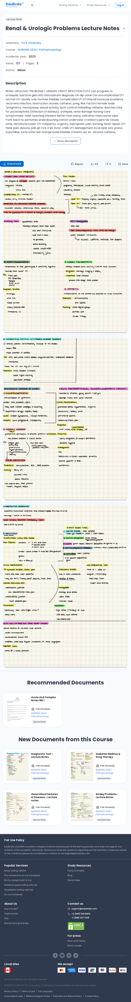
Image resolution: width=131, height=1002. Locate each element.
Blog (70, 875)
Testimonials (11, 913)
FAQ (6, 918)
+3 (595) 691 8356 (80, 913)
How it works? (11, 908)
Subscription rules (13, 996)
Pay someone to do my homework (22, 875)
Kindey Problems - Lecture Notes (107, 796)
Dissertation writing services (18, 889)
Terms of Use (28, 991)
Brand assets (75, 945)
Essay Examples (76, 870)
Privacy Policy (11, 991)
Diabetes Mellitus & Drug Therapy (108, 755)
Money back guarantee (16, 923)
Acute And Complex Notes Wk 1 (43, 699)
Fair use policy (45, 991)
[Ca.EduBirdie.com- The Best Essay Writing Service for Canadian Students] (7, 972)
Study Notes (74, 880)
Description (16, 83)
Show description (67, 141)
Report (79, 164)
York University (31, 43)
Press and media (76, 940)
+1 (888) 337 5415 (80, 917)
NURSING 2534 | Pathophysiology (39, 50)
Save (125, 164)
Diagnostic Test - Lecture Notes (42, 755)
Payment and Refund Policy (67, 996)
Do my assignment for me (17, 880)
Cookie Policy (92, 996)
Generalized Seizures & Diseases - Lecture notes (44, 797)
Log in (120, 5)
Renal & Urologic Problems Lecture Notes (62, 28)
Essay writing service (15, 870)
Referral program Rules (38, 996)
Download (14, 163)
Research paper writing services (20, 884)
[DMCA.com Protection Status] (97, 926)
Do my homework (13, 894)
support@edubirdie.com (77, 853)
